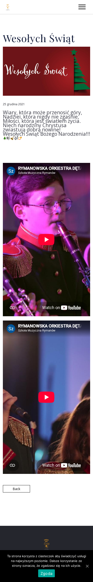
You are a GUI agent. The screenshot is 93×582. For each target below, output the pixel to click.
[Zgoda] (87, 566)
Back (16, 489)
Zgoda (46, 573)
